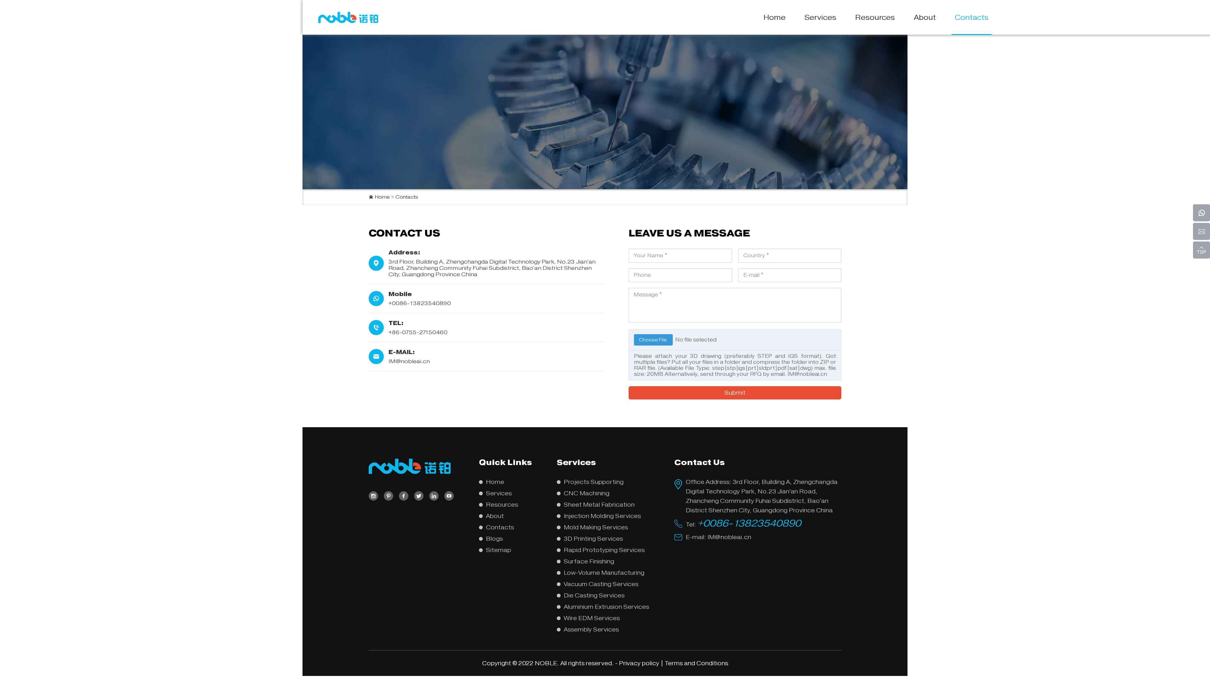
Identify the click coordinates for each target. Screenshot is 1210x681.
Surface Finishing (589, 561)
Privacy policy (639, 663)
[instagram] (373, 496)
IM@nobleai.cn (409, 361)
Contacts (971, 17)
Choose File (653, 339)
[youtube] (449, 496)
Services (820, 17)
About (925, 17)
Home (774, 17)
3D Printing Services (593, 538)
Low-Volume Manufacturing (604, 572)
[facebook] (403, 496)
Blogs (494, 538)
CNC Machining (586, 493)
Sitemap (498, 550)
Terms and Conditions (696, 663)
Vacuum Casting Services (601, 584)
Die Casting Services (594, 595)
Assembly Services (591, 629)
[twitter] (419, 496)
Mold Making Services (596, 527)
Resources (875, 17)
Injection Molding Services (602, 516)
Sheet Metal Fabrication (599, 504)
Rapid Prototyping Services (604, 550)
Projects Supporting (594, 482)
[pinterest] (388, 496)
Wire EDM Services (592, 618)
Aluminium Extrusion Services (606, 606)
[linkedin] (434, 496)
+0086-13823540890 (749, 523)
